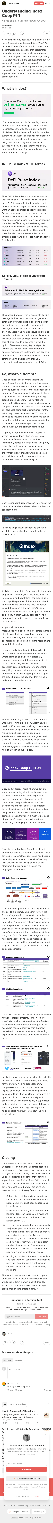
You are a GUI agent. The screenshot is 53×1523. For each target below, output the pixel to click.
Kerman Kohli (7, 25)
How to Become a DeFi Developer (19, 1411)
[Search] (48, 1404)
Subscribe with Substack (28, 1478)
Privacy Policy (26, 1489)
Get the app (39, 1511)
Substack (14, 1518)
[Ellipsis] (50, 1383)
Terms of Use (38, 1484)
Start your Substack (20, 1511)
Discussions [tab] (21, 1404)
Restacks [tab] (18, 1360)
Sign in (48, 3)
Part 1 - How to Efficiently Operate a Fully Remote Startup (20, 1430)
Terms (32, 1505)
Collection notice (43, 1505)
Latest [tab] (11, 1404)
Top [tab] (4, 1404)
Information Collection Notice (31, 1487)
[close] (46, 1435)
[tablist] (12, 1360)
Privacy (25, 1505)
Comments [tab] (7, 1360)
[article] (26, 1417)
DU (8, 1383)
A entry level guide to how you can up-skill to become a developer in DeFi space (20, 1415)
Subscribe (39, 3)
